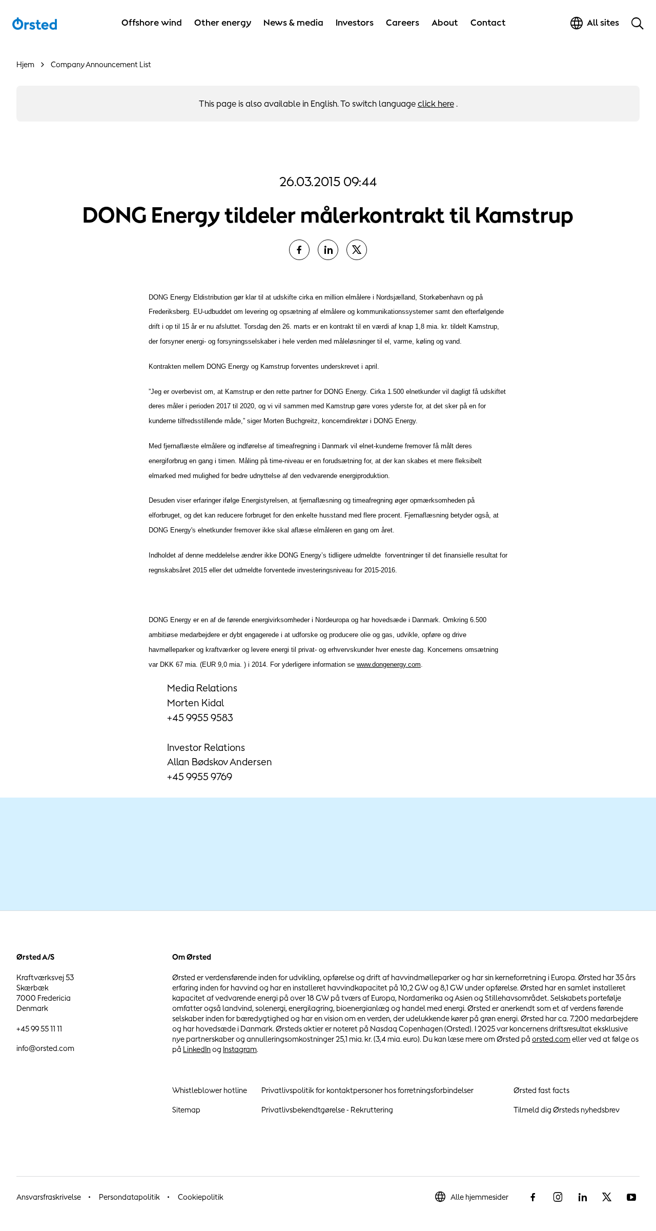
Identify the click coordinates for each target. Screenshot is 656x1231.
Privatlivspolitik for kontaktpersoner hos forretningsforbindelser (367, 1090)
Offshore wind (151, 22)
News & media (293, 22)
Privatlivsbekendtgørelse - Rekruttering (327, 1109)
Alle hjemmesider (479, 1197)
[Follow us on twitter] (607, 1197)
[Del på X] (356, 250)
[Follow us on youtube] (631, 1197)
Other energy (222, 22)
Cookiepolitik (200, 1197)
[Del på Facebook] (299, 250)
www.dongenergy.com (389, 664)
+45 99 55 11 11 (39, 1028)
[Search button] (637, 23)
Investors (355, 22)
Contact (488, 22)
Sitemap (186, 1109)
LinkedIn (197, 1049)
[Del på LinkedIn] (328, 250)
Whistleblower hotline (209, 1090)
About (445, 22)
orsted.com (551, 1039)
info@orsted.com (45, 1048)
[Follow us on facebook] (533, 1197)
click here (436, 103)
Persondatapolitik (129, 1197)
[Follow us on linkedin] (582, 1197)
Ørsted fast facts (541, 1090)
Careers (402, 22)
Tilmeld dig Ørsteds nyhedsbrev (567, 1109)
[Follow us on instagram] (557, 1197)
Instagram (240, 1049)
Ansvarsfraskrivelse (48, 1197)
